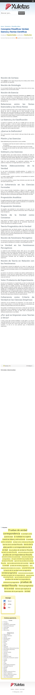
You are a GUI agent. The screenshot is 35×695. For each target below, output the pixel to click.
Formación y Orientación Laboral (10, 657)
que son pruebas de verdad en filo (23, 577)
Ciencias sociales (7, 652)
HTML (9, 604)
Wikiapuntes (16, 692)
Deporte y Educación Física (9, 671)
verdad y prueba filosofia (9, 552)
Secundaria (6, 623)
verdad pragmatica (9, 573)
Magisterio (5, 655)
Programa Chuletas (11, 35)
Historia (5, 637)
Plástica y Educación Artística (10, 674)
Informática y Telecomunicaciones (11, 648)
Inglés (4, 645)
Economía (5, 651)
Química (5, 644)
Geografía (5, 646)
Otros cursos (6, 630)
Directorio (8, 26)
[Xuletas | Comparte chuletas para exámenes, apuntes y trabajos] (17, 10)
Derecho (5, 653)
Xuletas (12, 689)
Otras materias (6, 634)
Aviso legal (22, 689)
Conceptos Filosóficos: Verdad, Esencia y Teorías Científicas (15, 30)
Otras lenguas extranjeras (9, 664)
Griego (5, 663)
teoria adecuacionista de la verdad (17, 563)
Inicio (2, 26)
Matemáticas (6, 640)
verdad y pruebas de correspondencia (13, 575)
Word (9, 601)
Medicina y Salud (7, 656)
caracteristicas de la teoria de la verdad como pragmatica (19, 569)
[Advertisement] (17, 20)
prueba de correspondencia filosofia (17, 554)
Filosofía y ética (16, 26)
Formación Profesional (8, 626)
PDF (9, 607)
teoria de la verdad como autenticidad (11, 557)
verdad (27, 591)
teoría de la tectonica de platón (25, 573)
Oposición (5, 628)
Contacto (17, 689)
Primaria (5, 622)
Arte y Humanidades (8, 677)
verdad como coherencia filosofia (23, 542)
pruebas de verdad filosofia (17, 584)
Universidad (6, 627)
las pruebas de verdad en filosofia (20, 550)
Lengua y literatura (7, 635)
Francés (5, 659)
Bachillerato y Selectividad (9, 624)
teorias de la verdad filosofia (13, 544)
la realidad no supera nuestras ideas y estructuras (16, 538)
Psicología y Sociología (8, 675)
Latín (4, 662)
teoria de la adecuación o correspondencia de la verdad (17, 547)
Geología (5, 667)
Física (4, 642)
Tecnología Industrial (8, 666)
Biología (5, 641)
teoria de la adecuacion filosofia (25, 552)
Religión (5, 670)
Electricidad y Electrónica (9, 649)
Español (5, 660)
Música (5, 668)
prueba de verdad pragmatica (19, 565)
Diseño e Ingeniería (7, 673)
